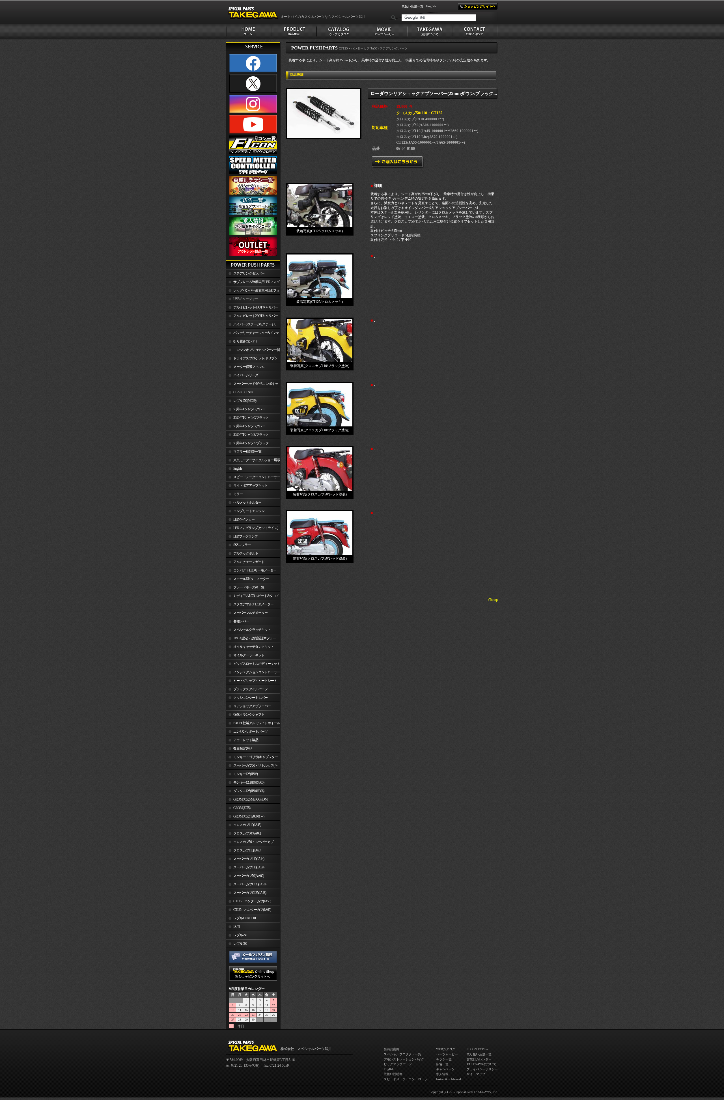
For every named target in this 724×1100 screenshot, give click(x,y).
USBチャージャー (245, 299)
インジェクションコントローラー (256, 672)
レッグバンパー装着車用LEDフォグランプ (252, 291)
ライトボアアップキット (250, 486)
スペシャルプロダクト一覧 (402, 1054)
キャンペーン (445, 1069)
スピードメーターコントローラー (256, 477)
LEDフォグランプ (245, 536)
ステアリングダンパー (248, 273)
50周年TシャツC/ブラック (250, 418)
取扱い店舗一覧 (412, 6)
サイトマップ (476, 1074)
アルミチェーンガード (248, 562)
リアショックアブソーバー (252, 706)
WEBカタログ (445, 1049)
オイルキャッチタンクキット (253, 647)
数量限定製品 (242, 748)
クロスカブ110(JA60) (247, 850)
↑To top (493, 600)
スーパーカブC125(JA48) (249, 893)
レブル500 (240, 944)
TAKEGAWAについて (481, 1064)
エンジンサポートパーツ (250, 732)
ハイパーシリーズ (245, 375)
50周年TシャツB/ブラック (250, 435)
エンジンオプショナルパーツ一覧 (256, 350)
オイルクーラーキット (248, 655)
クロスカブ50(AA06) (247, 833)
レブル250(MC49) (244, 401)
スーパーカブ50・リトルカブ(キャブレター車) (251, 766)
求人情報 (442, 1074)
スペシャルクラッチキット (252, 630)
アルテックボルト (245, 553)
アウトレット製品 (245, 740)
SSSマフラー (242, 545)
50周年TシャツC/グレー (249, 409)
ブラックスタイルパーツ (250, 689)
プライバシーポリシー (482, 1069)
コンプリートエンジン (248, 511)
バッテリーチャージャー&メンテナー (252, 334)
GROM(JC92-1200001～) (248, 816)
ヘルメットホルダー (247, 502)
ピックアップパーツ (398, 1064)
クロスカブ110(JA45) (247, 825)
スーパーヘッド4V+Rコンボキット (252, 385)
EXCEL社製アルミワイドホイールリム (253, 724)
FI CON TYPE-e (477, 1049)
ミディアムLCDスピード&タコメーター (252, 597)
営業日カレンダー (479, 1059)
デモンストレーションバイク (404, 1059)
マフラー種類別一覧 (247, 452)
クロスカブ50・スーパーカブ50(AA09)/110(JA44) (249, 843)
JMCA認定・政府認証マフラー (254, 638)
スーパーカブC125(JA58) (249, 884)
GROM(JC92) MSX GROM (250, 799)
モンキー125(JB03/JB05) (248, 782)
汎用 (236, 927)
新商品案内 (391, 1049)
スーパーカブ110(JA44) (248, 859)
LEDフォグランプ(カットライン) (255, 528)
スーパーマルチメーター (250, 613)
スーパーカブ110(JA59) (248, 867)
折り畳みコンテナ (245, 341)
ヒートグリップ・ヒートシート (255, 681)
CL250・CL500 (242, 392)
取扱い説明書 (393, 1074)
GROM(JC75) (241, 808)
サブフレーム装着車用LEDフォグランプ (252, 283)
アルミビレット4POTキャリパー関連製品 (252, 308)
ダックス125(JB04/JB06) (248, 791)
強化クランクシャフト (248, 715)
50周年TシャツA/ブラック (251, 443)
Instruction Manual (448, 1079)
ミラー (238, 494)
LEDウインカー (244, 519)
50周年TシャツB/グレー (249, 426)
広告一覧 (442, 1064)
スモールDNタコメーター (251, 579)
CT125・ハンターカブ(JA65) (252, 910)
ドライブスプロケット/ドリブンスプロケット (251, 359)
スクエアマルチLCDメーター (253, 604)
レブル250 (240, 935)
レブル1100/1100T (244, 918)
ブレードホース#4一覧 (248, 587)
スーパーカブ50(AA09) (248, 876)
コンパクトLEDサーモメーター (254, 570)
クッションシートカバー (250, 698)
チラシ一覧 (444, 1059)
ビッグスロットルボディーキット (256, 664)
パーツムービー (447, 1054)
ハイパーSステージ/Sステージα (254, 324)
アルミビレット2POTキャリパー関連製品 (252, 317)
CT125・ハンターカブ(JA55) (252, 901)
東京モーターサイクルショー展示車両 (253, 461)
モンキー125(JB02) (245, 774)
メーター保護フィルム (248, 367)
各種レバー (241, 621)
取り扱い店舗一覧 (479, 1054)
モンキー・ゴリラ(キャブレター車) (252, 758)
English (431, 6)
